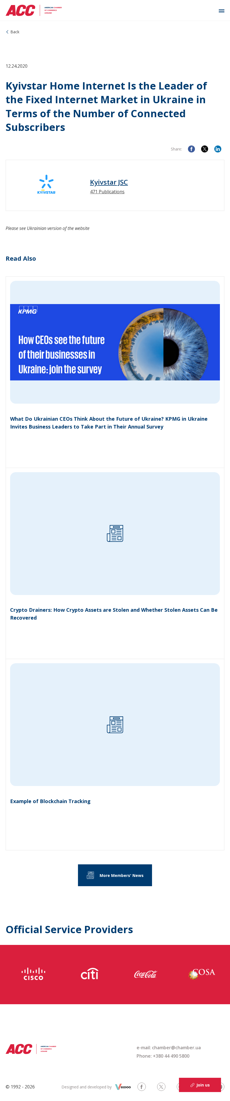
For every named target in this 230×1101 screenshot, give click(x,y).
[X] (204, 149)
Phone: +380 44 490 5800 (163, 1056)
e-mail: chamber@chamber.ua (169, 1047)
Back (14, 31)
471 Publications (107, 192)
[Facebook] (191, 149)
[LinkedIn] (218, 149)
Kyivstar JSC (109, 182)
